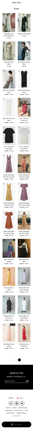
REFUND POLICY (11, 413)
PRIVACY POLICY (18, 410)
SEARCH (14, 407)
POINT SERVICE (9, 410)
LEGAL (26, 410)
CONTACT (8, 407)
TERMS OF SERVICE (21, 413)
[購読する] (27, 381)
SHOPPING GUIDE (22, 407)
